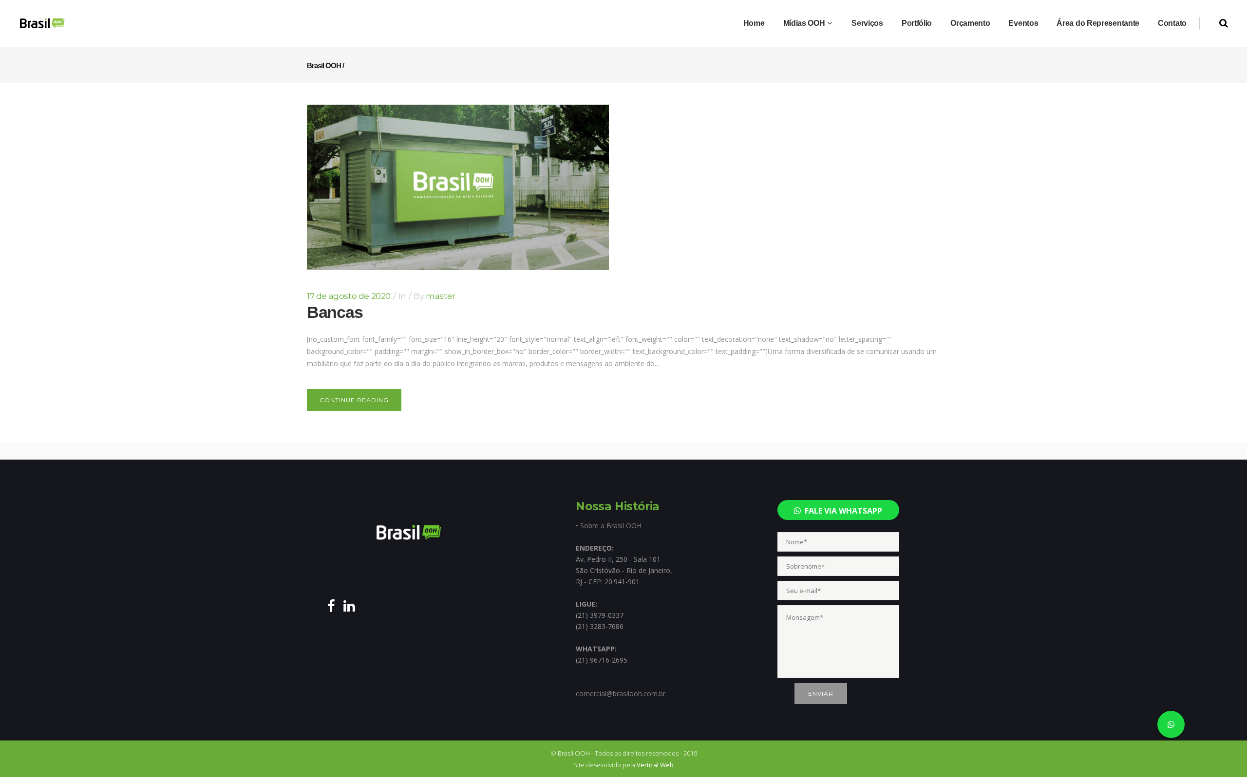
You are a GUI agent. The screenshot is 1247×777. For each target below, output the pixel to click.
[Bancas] (458, 187)
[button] (1171, 724)
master (440, 296)
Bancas (334, 312)
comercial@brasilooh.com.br (620, 693)
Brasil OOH (324, 65)
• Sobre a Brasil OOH (609, 525)
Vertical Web (655, 764)
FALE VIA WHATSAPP (841, 510)
